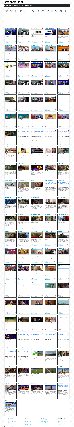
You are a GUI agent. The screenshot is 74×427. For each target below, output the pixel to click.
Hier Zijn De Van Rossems (22, 316)
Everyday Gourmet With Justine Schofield (49, 181)
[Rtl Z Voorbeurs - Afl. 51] (23, 48)
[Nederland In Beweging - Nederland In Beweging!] (23, 65)
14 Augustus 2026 (47, 11)
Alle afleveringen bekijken (7, 42)
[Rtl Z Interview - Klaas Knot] (10, 99)
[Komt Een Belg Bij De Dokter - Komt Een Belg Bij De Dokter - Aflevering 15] (10, 284)
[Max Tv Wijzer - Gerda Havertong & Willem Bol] (37, 268)
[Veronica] (28, 350)
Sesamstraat (60, 28)
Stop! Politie (60, 316)
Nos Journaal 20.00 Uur (21, 28)
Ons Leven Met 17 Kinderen (62, 129)
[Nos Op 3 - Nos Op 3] (50, 353)
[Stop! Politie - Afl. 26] (63, 317)
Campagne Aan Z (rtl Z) (21, 96)
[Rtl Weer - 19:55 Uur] (50, 285)
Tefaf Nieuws (20, 197)
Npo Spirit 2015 (33, 163)
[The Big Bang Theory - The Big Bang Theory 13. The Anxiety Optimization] (63, 385)
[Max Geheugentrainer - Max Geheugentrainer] (63, 48)
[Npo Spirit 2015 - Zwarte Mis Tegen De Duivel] (37, 167)
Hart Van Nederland (61, 265)
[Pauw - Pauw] (23, 370)
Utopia (32, 282)
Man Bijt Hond (20, 214)
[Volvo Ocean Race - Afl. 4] (10, 167)
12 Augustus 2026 (56, 11)
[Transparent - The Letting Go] (63, 353)
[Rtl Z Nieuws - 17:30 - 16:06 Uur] (50, 150)
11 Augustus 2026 (61, 11)
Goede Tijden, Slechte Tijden (62, 282)
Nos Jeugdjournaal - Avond (35, 214)
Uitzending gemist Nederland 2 (12, 421)
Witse (5, 316)
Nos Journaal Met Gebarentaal (9, 28)
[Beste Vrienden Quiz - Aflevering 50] (37, 234)
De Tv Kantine (20, 299)
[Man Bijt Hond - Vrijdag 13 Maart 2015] (23, 218)
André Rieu (33, 299)
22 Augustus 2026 (11, 11)
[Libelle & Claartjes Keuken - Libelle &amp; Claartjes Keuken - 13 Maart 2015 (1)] (63, 335)
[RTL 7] (28, 45)
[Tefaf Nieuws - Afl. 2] (23, 201)
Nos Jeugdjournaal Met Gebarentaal (63, 62)
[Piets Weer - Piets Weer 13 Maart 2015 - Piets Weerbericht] (50, 335)
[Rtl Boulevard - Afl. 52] (23, 387)
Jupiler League (33, 332)
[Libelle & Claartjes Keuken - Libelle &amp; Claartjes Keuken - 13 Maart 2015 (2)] (23, 132)
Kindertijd (6, 62)
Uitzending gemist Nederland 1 (12, 419)
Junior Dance (46, 248)
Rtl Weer (46, 282)
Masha (6, 400)
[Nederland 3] (15, 62)
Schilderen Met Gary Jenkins (22, 180)
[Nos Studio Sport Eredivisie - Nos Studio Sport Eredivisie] (37, 370)
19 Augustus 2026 (24, 11)
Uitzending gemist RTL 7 (28, 422)
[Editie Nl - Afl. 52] (50, 201)
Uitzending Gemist (7, 5)
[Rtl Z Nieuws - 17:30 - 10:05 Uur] (37, 48)
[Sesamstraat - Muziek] (63, 31)
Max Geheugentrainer (61, 45)
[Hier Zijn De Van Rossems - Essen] (23, 319)
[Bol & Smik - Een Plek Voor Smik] (50, 268)
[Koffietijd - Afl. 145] (10, 150)
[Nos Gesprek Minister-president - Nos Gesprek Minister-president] (63, 218)
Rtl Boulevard (20, 383)
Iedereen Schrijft (7, 366)
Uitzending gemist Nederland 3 (12, 422)
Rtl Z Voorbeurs (20, 45)
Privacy (59, 424)
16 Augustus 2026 (38, 11)
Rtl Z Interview (7, 96)
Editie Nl (46, 197)
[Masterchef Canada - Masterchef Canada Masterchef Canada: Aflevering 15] (63, 182)
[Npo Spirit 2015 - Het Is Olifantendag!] (23, 251)
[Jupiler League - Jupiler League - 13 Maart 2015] (37, 335)
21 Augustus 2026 (15, 11)
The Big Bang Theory (61, 383)
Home (59, 419)
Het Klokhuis (7, 231)
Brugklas (46, 316)
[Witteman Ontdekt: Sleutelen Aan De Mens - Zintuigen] (50, 302)
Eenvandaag (20, 231)
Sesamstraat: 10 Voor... (8, 129)
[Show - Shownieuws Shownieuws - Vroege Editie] (23, 284)
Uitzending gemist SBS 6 (44, 421)
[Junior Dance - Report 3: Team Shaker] (50, 251)
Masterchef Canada (61, 180)
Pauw (19, 366)
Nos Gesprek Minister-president (63, 214)
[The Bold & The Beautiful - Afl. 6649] (37, 201)
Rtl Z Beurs (46, 96)
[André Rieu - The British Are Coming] (37, 302)
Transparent (59, 349)
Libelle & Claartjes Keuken (22, 129)
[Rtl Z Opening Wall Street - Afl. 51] (37, 150)
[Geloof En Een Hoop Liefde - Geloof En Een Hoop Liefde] (63, 251)
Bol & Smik (46, 265)
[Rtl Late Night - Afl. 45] (37, 387)
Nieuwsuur (46, 366)
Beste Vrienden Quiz (34, 231)
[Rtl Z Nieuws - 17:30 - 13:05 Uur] (37, 99)
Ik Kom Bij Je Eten (60, 96)
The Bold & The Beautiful (35, 197)
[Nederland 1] (15, 28)
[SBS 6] (28, 130)
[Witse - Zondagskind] (10, 319)
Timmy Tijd (59, 146)
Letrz (45, 383)
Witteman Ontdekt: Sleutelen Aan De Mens (50, 300)
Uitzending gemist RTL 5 (28, 421)
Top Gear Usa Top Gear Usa (22, 349)
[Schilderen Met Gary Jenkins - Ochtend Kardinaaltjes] (23, 184)
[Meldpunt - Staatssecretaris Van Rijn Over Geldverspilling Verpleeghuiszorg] (10, 251)
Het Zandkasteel (47, 113)
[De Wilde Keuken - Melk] (63, 302)
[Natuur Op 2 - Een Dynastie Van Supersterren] (63, 370)
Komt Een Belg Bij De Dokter (9, 282)
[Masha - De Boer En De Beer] (10, 404)
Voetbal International (8, 299)
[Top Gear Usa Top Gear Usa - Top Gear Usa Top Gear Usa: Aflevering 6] (23, 352)
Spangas (6, 214)
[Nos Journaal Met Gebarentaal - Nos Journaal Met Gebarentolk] (10, 31)
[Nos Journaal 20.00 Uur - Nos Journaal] (23, 31)
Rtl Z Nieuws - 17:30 (34, 45)
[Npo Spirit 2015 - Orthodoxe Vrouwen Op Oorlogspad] (63, 167)
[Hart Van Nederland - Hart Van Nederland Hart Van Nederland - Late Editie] (23, 335)
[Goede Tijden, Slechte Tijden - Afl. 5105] (63, 285)
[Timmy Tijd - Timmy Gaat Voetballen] (63, 150)
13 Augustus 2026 (52, 11)
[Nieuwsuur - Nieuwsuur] (50, 370)
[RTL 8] (42, 197)
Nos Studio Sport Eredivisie (35, 366)
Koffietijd (6, 146)
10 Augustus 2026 (65, 11)
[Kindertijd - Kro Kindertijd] (10, 65)
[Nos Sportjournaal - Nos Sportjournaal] (50, 218)
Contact (59, 421)
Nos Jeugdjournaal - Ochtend (9, 79)
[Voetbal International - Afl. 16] (10, 302)
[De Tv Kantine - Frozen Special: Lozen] (23, 302)
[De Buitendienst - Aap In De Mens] (63, 234)
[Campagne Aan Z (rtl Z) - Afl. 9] (23, 99)
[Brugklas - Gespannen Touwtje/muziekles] (50, 319)
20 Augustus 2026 (20, 11)
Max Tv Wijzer (33, 265)
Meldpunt (6, 248)
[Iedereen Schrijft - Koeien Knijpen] (10, 370)
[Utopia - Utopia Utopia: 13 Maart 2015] (37, 283)
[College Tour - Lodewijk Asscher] (10, 387)
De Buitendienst (60, 231)
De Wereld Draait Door (8, 332)
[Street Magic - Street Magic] (23, 268)
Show (19, 282)
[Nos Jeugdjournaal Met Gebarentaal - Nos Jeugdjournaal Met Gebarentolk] (63, 65)
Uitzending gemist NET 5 (44, 419)
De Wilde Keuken (60, 299)
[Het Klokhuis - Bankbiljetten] (10, 234)
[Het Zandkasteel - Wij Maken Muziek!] (50, 116)
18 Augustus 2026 (29, 11)
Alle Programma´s (25, 5)
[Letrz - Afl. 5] (50, 387)
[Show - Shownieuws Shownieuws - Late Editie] (10, 352)
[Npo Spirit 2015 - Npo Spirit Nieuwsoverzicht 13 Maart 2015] (37, 251)
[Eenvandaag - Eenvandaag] (23, 234)
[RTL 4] (68, 96)
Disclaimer (59, 422)
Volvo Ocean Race (7, 163)
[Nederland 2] (42, 163)
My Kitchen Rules (34, 129)
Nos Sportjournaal (47, 214)
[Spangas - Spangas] (10, 218)
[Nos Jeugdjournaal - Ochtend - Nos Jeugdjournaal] (10, 82)
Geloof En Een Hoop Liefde (62, 248)
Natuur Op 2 (60, 366)
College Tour (7, 383)
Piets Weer (46, 332)
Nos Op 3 (46, 349)
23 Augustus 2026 (6, 11)
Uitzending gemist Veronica (44, 422)
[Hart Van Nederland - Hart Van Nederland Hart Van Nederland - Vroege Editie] (63, 268)
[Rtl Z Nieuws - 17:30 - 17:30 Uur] (10, 201)
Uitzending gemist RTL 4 (28, 419)
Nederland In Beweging (21, 62)
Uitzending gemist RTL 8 (28, 424)
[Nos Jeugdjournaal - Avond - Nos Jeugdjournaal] (37, 218)
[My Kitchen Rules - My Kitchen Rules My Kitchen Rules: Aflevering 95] (37, 132)
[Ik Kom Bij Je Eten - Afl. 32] (63, 97)
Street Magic (20, 265)
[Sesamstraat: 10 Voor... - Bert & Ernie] (10, 133)
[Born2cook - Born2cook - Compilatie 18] (50, 131)
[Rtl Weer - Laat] (37, 353)
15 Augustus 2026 (43, 11)
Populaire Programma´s (16, 5)
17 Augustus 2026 (33, 11)
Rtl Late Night (33, 383)
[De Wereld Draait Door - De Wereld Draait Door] (10, 336)
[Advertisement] (34, 20)
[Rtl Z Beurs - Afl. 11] (50, 99)
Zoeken (30, 5)
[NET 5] (55, 130)
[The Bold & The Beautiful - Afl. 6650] (63, 201)
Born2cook (46, 129)
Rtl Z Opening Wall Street (35, 146)
